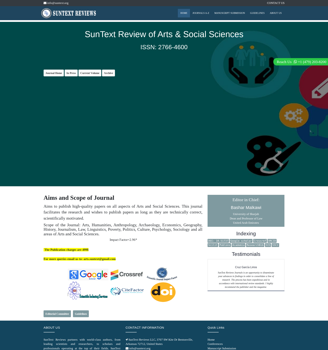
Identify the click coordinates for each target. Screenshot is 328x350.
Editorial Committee (57, 313)
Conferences (215, 344)
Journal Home (53, 73)
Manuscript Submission (222, 348)
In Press (71, 73)
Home (211, 339)
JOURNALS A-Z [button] (201, 13)
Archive (108, 73)
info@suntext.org (57, 3)
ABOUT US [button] (276, 13)
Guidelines (81, 313)
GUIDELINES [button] (257, 13)
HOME (183, 13)
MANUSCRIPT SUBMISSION (229, 13)
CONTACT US (275, 3)
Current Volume (89, 73)
